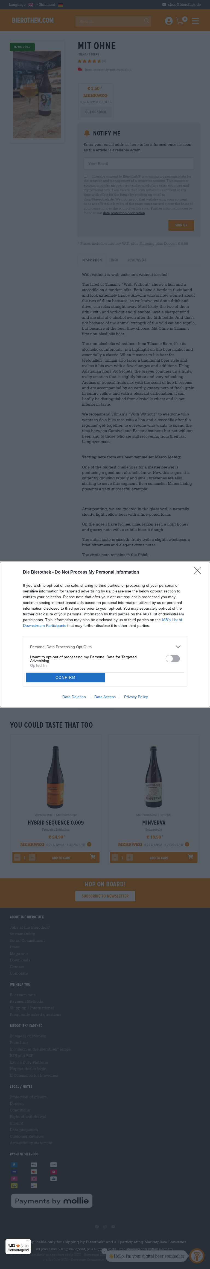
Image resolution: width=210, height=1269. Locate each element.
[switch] (173, 658)
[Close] (199, 572)
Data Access (105, 697)
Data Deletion (74, 697)
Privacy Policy (136, 697)
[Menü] (27, 1242)
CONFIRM (66, 677)
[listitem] (105, 647)
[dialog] (105, 634)
